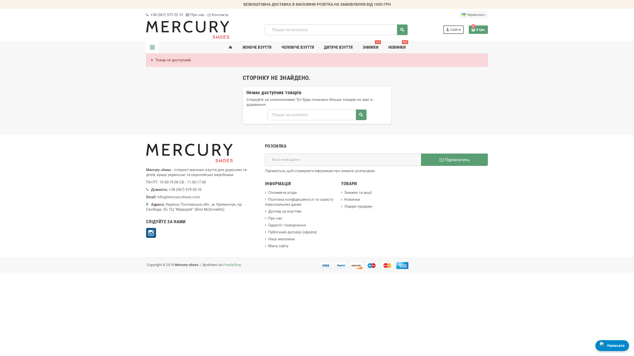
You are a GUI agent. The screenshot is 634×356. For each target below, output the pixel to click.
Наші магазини (281, 239)
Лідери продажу (358, 206)
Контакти (219, 15)
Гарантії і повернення (287, 225)
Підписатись (457, 159)
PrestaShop (232, 265)
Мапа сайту (278, 246)
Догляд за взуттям (284, 211)
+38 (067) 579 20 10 (166, 15)
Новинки (352, 199)
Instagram (151, 233)
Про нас (197, 15)
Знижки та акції (358, 192)
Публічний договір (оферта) (292, 232)
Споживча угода (282, 192)
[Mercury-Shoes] (187, 29)
